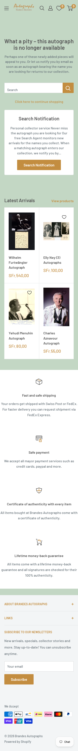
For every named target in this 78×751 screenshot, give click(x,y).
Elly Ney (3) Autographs (52, 259)
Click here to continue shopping (39, 101)
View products (62, 201)
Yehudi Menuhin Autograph (21, 335)
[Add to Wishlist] (29, 217)
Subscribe (19, 679)
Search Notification (39, 165)
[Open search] (42, 8)
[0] (70, 8)
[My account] (50, 8)
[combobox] (33, 88)
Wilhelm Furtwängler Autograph (18, 262)
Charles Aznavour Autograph (51, 338)
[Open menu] (6, 8)
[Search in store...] (68, 88)
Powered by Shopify (17, 741)
